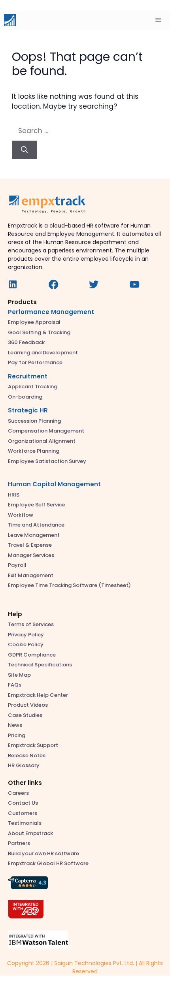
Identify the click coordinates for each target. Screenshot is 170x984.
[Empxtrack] (10, 20)
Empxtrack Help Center (38, 695)
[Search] (24, 150)
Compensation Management (46, 431)
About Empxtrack (30, 833)
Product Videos (28, 705)
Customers (22, 813)
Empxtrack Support (33, 745)
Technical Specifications (40, 664)
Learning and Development (43, 352)
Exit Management (30, 575)
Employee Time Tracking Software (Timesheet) (69, 585)
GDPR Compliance (32, 655)
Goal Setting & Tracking (39, 332)
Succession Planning (34, 421)
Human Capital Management (54, 484)
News (15, 725)
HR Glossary (24, 765)
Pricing (16, 735)
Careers (18, 793)
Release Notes (26, 755)
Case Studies (25, 715)
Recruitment (27, 376)
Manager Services (31, 555)
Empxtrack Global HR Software (48, 863)
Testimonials (25, 823)
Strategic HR (28, 410)
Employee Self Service (36, 504)
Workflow (20, 515)
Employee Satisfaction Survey (47, 461)
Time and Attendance (36, 525)
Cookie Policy (25, 644)
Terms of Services (31, 624)
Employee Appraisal (34, 322)
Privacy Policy (26, 634)
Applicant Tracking (32, 386)
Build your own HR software (43, 853)
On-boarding (25, 397)
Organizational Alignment (42, 441)
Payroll (17, 565)
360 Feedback (26, 342)
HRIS (13, 495)
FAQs (14, 685)
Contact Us (23, 803)
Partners (19, 843)
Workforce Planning (33, 451)
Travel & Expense (30, 545)
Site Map (19, 675)
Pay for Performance (35, 362)
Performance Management (51, 312)
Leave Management (34, 535)
